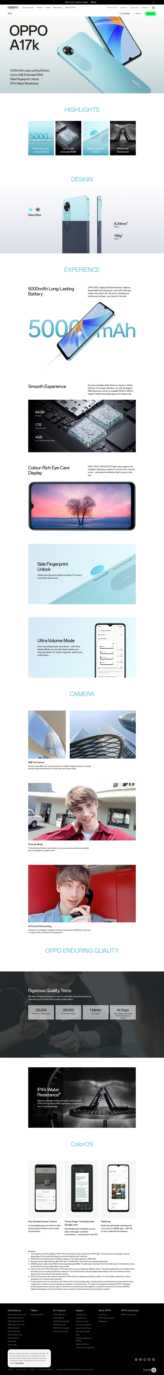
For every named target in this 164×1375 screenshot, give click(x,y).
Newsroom (103, 1321)
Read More (19, 1363)
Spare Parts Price (83, 1328)
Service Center (82, 1321)
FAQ (77, 1335)
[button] (153, 1370)
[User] (153, 7)
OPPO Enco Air (59, 1325)
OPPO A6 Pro (13, 1338)
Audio (48, 8)
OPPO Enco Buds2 (61, 1328)
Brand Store (81, 1318)
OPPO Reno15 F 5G (16, 1321)
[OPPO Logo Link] (13, 7)
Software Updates (84, 1325)
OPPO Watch (58, 1318)
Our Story (102, 1315)
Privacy (10, 1369)
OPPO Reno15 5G (15, 1318)
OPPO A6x (12, 1345)
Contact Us (80, 1315)
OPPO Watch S (59, 1315)
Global (93, 2)
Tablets (39, 8)
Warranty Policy (82, 1344)
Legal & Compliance (45, 1369)
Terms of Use (21, 1369)
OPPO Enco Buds (60, 1331)
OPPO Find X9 (14, 1328)
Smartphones (28, 8)
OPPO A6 (12, 1342)
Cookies (32, 1369)
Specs (138, 14)
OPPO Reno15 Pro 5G (17, 1315)
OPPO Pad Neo (36, 1315)
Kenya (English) (149, 1370)
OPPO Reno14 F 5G (16, 1325)
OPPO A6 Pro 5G (15, 1335)
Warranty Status (83, 1331)
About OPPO (70, 8)
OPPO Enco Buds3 (61, 1321)
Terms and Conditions (85, 1348)
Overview (126, 14)
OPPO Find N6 (14, 1331)
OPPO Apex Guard (106, 1318)
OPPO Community (129, 1315)
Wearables (57, 8)
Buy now (150, 14)
